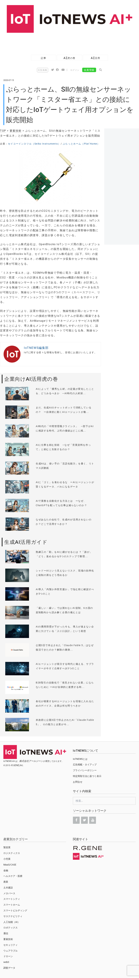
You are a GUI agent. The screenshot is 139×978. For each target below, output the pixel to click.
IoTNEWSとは (80, 759)
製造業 (7, 847)
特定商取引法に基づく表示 (87, 776)
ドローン (8, 956)
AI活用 (95, 58)
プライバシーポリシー (85, 770)
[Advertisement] (61, 42)
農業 (5, 881)
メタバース (9, 893)
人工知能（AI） (11, 922)
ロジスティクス (11, 853)
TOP (3, 130)
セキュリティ (10, 945)
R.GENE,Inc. (17, 765)
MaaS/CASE (9, 864)
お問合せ (77, 781)
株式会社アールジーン (31, 761)
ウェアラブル (10, 950)
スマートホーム (11, 904)
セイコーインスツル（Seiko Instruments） (34, 143)
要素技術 (16, 130)
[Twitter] (84, 820)
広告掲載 (42, 70)
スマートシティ (11, 899)
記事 (43, 58)
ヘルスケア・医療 (12, 876)
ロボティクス (10, 927)
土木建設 (8, 887)
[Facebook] (76, 820)
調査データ (9, 967)
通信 (5, 933)
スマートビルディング (15, 910)
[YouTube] (92, 820)
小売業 (7, 859)
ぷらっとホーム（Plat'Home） (81, 143)
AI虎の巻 (69, 58)
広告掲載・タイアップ (85, 764)
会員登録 (89, 70)
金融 (5, 870)
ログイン (75, 70)
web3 (6, 962)
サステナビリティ (12, 916)
